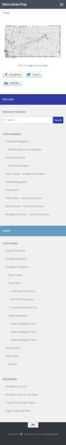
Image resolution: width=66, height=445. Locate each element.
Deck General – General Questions (24, 206)
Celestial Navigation (16, 182)
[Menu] (61, 4)
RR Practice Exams (18, 165)
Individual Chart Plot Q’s (24, 307)
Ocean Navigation (17, 315)
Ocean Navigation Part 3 (24, 340)
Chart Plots (14, 283)
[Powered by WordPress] (21, 434)
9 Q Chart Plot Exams (22, 299)
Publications (12, 190)
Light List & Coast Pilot (18, 410)
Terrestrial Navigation (17, 141)
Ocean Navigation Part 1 (24, 323)
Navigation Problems (17, 267)
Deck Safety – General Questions (24, 198)
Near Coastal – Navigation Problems (25, 173)
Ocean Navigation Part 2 (24, 331)
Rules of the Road (15, 157)
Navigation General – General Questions (27, 214)
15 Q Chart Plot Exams (23, 291)
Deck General (13, 348)
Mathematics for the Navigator (25, 149)
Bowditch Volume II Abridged (22, 394)
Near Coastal (15, 275)
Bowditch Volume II (16, 386)
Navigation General (16, 258)
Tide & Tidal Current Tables (20, 402)
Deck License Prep (14, 4)
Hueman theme (50, 434)
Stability (12, 364)
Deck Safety (12, 356)
